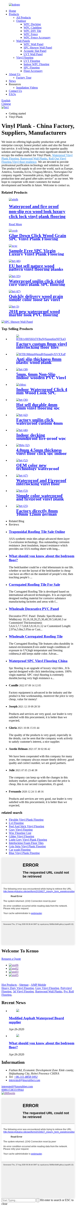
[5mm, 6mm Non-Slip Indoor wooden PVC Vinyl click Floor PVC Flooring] (22, 369)
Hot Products (9, 984)
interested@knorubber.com (17, 1086)
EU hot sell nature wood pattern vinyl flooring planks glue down (36, 269)
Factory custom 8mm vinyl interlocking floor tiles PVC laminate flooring (41, 347)
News (12, 80)
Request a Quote (11, 958)
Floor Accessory (33, 70)
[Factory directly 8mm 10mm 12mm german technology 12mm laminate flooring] (22, 506)
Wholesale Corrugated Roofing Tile (36, 636)
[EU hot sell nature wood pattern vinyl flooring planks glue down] (14, 261)
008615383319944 (12, 1089)
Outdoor (21, 20)
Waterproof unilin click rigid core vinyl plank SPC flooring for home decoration (37, 284)
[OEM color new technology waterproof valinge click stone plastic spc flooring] (22, 460)
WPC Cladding (33, 27)
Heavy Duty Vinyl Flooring (17, 988)
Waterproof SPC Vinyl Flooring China (38, 661)
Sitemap (24, 984)
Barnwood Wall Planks (33, 158)
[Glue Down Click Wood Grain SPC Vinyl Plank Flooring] (13, 230)
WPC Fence (31, 34)
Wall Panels (23, 40)
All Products (23, 17)
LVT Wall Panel (33, 54)
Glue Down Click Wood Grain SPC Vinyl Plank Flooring (37, 237)
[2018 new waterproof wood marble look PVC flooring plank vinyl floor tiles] (14, 306)
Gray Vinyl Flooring (21, 829)
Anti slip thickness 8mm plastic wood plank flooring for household (38, 362)
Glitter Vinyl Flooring (21, 836)
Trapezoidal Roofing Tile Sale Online (37, 532)
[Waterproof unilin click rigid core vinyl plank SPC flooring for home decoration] (14, 276)
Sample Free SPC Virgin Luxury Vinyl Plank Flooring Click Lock (36, 254)
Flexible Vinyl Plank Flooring (26, 819)
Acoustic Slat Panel (35, 50)
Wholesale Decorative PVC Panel (34, 609)
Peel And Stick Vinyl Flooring (26, 826)
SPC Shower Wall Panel (38, 47)
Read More (15, 224)
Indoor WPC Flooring (36, 64)
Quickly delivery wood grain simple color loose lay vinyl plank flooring (36, 299)
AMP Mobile (38, 984)
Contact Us (15, 90)
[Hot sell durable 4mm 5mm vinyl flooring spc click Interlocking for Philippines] (22, 399)
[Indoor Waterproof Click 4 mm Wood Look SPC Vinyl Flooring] (21, 384)
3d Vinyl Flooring (23, 991)
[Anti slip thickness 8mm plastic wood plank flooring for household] (41, 354)
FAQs (12, 94)
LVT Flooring (32, 60)
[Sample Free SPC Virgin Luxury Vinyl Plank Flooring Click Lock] (13, 245)
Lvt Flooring (16, 823)
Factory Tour (23, 77)
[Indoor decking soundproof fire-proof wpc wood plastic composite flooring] (22, 430)
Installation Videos (27, 87)
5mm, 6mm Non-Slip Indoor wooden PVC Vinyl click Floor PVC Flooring (41, 377)
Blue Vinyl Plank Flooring (24, 853)
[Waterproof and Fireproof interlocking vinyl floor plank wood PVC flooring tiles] (22, 475)
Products (14, 14)
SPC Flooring (32, 67)
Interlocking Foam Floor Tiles (26, 843)
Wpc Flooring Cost (20, 833)
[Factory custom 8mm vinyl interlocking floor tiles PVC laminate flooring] (41, 339)
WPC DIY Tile (32, 30)
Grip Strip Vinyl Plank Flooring (27, 846)
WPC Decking (32, 24)
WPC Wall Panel (33, 44)
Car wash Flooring (20, 849)
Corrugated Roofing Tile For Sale (34, 584)
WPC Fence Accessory (37, 37)
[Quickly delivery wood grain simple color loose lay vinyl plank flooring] (14, 291)
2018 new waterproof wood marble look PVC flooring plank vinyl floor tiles (34, 315)
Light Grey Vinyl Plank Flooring (28, 839)
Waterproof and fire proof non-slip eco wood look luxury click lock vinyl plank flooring (37, 211)
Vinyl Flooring (24, 57)
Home (12, 10)
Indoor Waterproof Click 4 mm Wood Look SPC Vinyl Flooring (41, 393)
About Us (14, 74)
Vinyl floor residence (24, 161)
